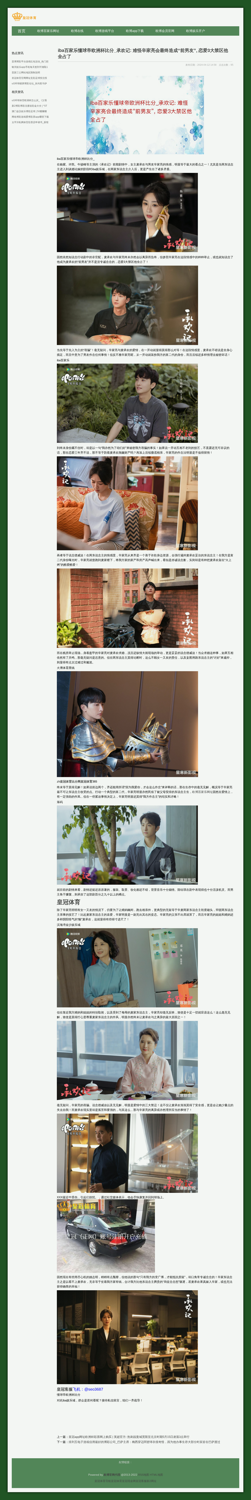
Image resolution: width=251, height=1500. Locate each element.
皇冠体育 (116, 1481)
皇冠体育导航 (103, 1481)
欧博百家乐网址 (202, 792)
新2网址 (151, 1481)
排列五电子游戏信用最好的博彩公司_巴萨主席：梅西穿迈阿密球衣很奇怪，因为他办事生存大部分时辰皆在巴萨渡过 (144, 1442)
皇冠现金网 (129, 1481)
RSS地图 (143, 1474)
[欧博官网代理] (24, 20)
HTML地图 (156, 1474)
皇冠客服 (141, 1481)
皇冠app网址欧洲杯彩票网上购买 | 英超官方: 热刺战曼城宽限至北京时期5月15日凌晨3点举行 (129, 1436)
